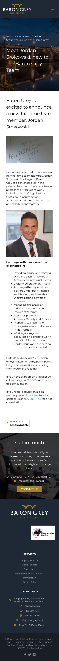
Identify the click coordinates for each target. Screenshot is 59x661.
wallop (38, 648)
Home (10, 36)
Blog (19, 36)
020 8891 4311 (32, 398)
